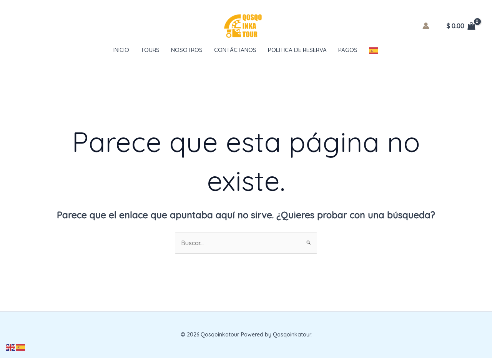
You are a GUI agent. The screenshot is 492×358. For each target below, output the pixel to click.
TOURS (150, 50)
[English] (11, 346)
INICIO (121, 50)
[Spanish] (374, 50)
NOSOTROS (187, 50)
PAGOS (347, 50)
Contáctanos (235, 50)
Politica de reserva (297, 50)
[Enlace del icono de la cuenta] (425, 25)
